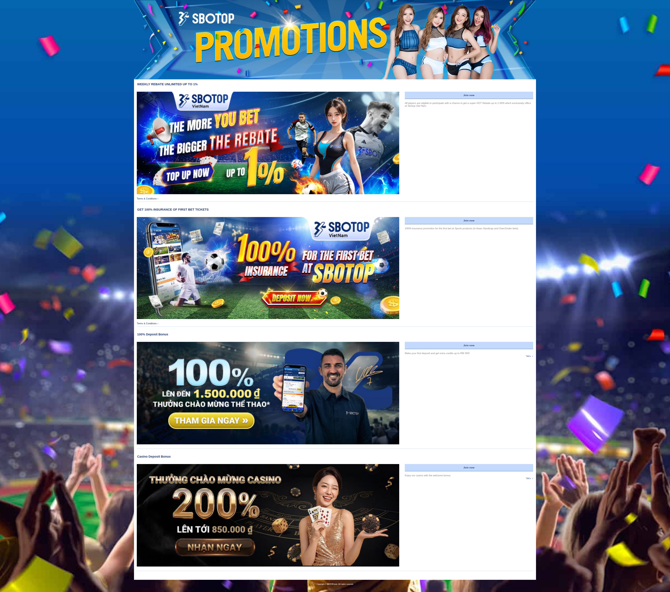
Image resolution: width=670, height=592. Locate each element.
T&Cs (529, 356)
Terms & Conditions (147, 198)
